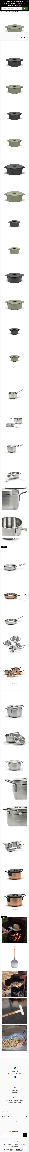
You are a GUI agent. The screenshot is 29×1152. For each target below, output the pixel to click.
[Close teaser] (22, 1145)
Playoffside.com (16, 1141)
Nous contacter (14, 1146)
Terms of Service (7, 1144)
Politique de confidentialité (19, 1144)
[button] (6, 11)
